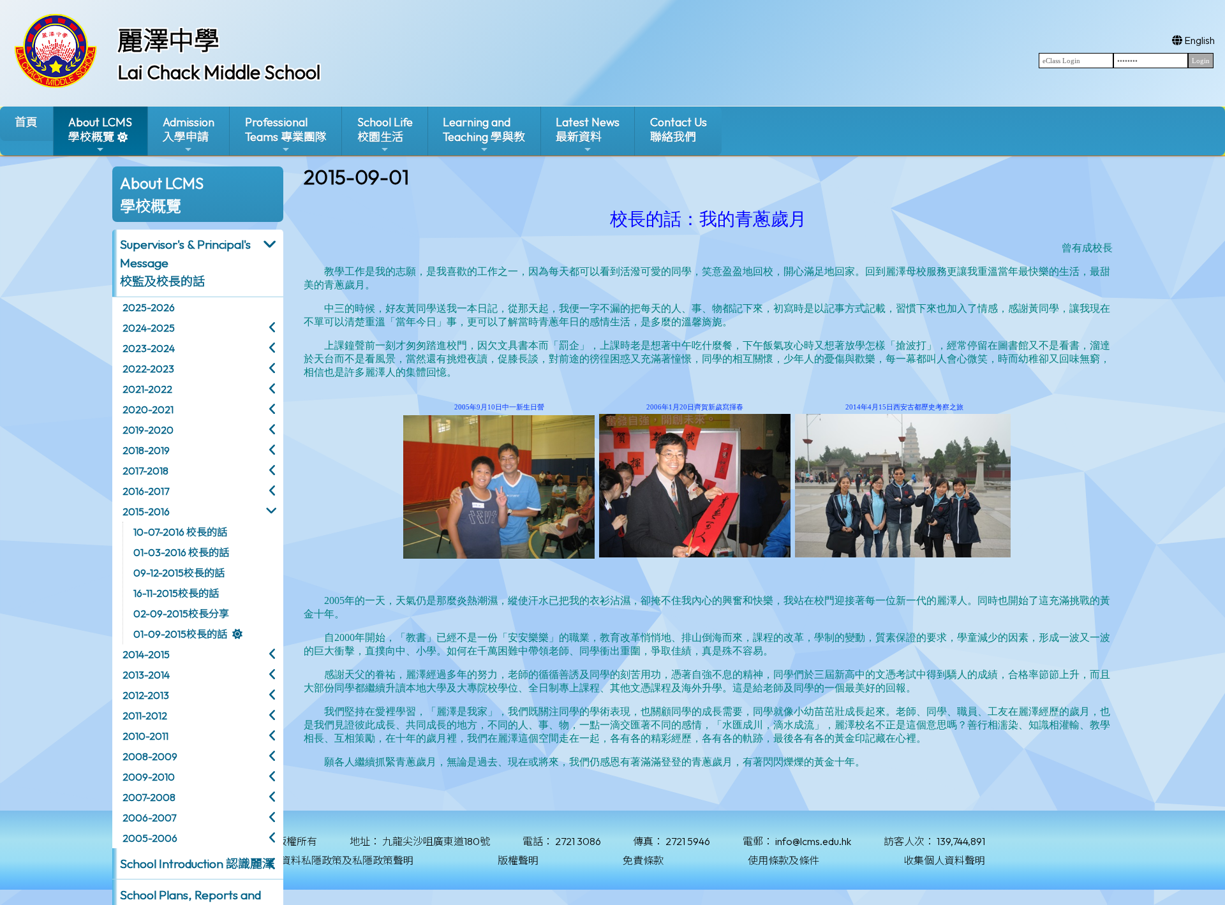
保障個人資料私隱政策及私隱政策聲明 (326, 860)
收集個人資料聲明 (944, 860)
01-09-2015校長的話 (180, 634)
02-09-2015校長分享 (181, 613)
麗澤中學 (168, 40)
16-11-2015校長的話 (176, 593)
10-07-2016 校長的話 (180, 532)
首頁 (26, 122)
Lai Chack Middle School (218, 72)
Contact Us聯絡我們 (678, 129)
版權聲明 (518, 860)
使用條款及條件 (783, 860)
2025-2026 (148, 307)
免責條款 (643, 860)
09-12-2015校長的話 (179, 572)
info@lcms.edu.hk (813, 841)
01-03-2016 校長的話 (181, 552)
